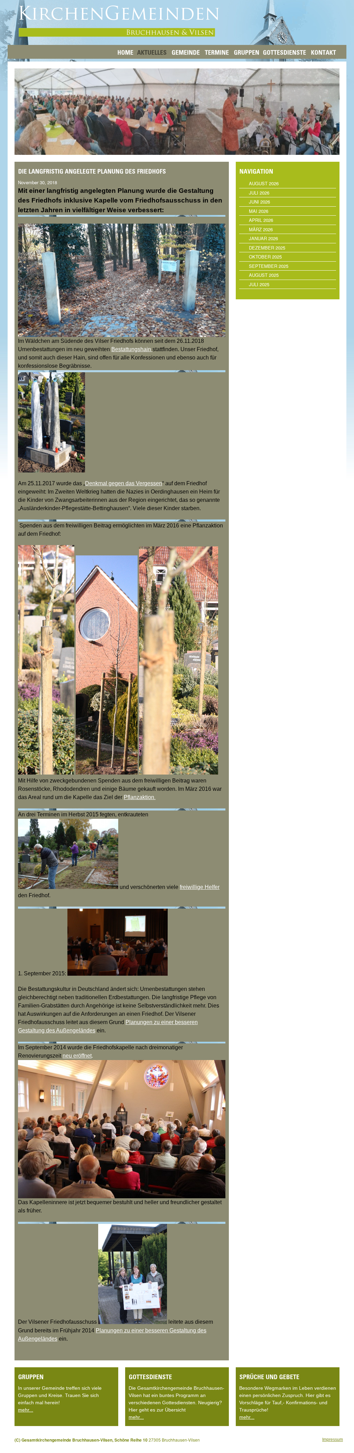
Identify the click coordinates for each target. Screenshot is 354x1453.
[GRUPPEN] (245, 51)
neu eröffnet (77, 1056)
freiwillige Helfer (200, 887)
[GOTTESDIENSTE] (284, 51)
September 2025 (268, 266)
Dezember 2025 (267, 247)
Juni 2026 (259, 201)
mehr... (25, 1410)
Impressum (332, 1439)
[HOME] (125, 51)
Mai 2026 (258, 211)
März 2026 (261, 229)
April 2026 (261, 220)
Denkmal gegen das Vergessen (123, 483)
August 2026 (264, 183)
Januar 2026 (263, 238)
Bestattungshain (131, 349)
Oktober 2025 (265, 256)
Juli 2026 (259, 192)
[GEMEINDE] (185, 51)
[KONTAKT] (323, 51)
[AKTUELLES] (152, 51)
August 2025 (264, 275)
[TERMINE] (217, 51)
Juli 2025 (259, 284)
